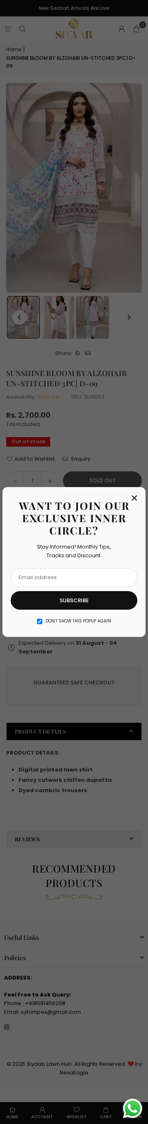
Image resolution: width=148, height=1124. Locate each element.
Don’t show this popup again (78, 621)
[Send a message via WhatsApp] (132, 1108)
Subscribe (74, 600)
